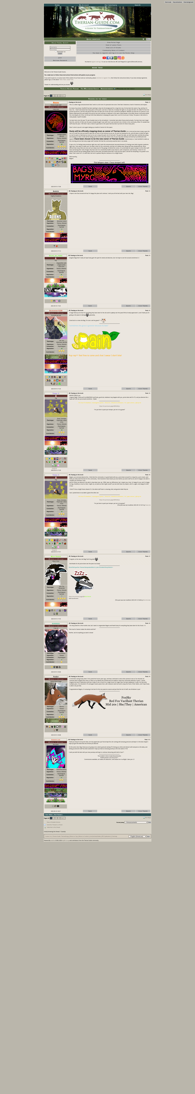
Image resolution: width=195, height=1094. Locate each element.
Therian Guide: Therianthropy (61, 836)
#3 (149, 255)
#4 (149, 310)
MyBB (52, 840)
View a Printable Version (53, 822)
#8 (149, 623)
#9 (149, 676)
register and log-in (97, 61)
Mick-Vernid (146, 600)
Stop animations (177, 2)
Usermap (114, 836)
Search (138, 5)
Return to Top (73, 836)
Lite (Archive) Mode (95, 836)
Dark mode (168, 2)
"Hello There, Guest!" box (66, 79)
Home (57, 5)
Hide (148, 39)
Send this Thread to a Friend (54, 825)
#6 (149, 475)
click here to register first (103, 78)
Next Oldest (49, 814)
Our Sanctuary (111, 5)
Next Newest (58, 814)
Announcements (107, 89)
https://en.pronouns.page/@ (76, 596)
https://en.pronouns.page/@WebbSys (109, 406)
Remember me (61, 52)
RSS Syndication (106, 836)
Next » (63, 96)
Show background (188, 2)
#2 (149, 191)
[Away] (56, 258)
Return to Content (84, 836)
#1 (149, 102)
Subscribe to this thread (53, 827)
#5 (149, 393)
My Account (84, 5)
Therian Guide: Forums (69, 89)
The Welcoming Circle (90, 89)
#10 (149, 739)
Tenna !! (147, 505)
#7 (149, 556)
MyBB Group (65, 840)
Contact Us (48, 836)
